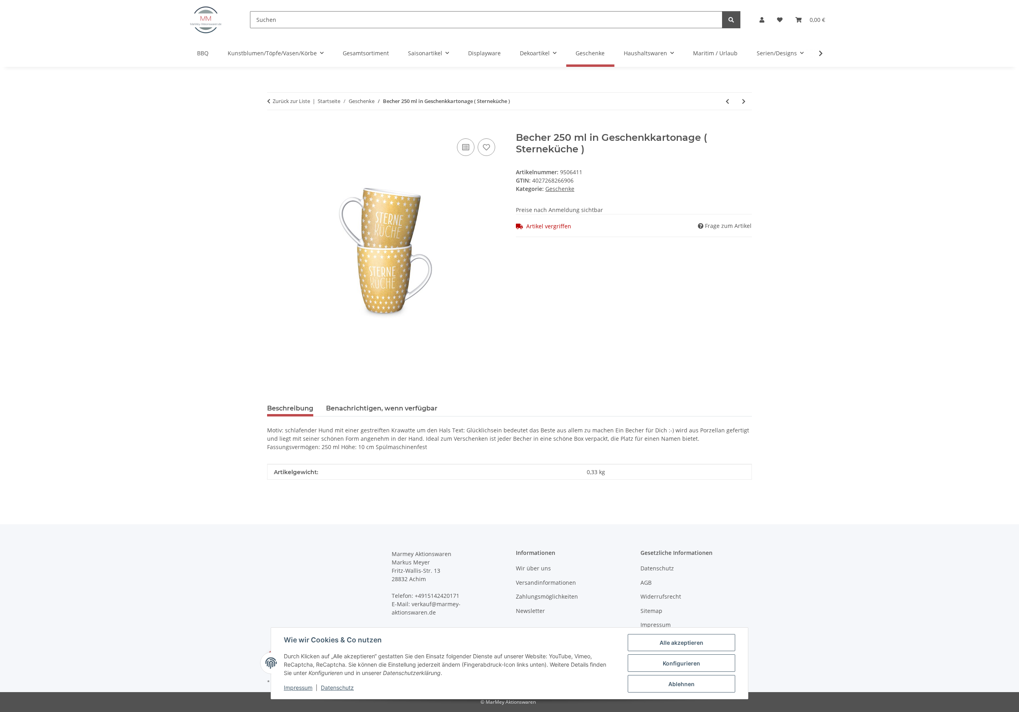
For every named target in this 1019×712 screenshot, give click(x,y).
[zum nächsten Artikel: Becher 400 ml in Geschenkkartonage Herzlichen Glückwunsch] (744, 101)
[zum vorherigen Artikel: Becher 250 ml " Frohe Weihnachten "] (727, 101)
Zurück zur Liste (291, 101)
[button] (762, 19)
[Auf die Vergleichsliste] (465, 147)
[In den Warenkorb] (273, 127)
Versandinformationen (546, 582)
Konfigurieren (681, 663)
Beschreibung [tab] (290, 408)
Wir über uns (533, 568)
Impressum (298, 687)
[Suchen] (731, 19)
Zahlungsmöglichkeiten (547, 596)
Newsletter (530, 611)
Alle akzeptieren (681, 642)
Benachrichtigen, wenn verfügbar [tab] (381, 408)
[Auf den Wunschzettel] (486, 147)
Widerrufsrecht (660, 596)
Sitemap (651, 611)
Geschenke (559, 189)
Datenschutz (337, 687)
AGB (646, 582)
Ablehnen (681, 684)
